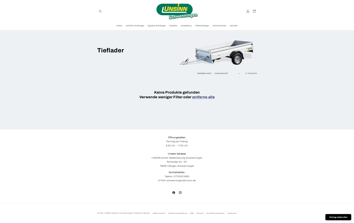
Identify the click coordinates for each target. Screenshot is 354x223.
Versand (200, 213)
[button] (100, 11)
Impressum (232, 213)
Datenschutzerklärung (177, 213)
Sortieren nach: (204, 73)
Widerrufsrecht (159, 213)
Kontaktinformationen (215, 213)
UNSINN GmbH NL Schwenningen (118, 213)
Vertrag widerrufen (338, 217)
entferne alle (203, 97)
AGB (192, 213)
